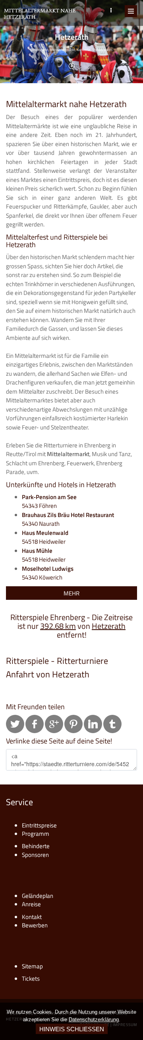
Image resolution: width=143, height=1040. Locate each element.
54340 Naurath (68, 519)
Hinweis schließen (71, 1029)
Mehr (71, 593)
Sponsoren (35, 854)
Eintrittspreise (39, 825)
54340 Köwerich (47, 573)
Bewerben (35, 925)
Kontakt (32, 916)
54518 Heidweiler (45, 537)
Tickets (31, 978)
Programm (35, 833)
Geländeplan (37, 895)
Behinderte (36, 846)
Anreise (31, 904)
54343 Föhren (49, 501)
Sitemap (32, 966)
